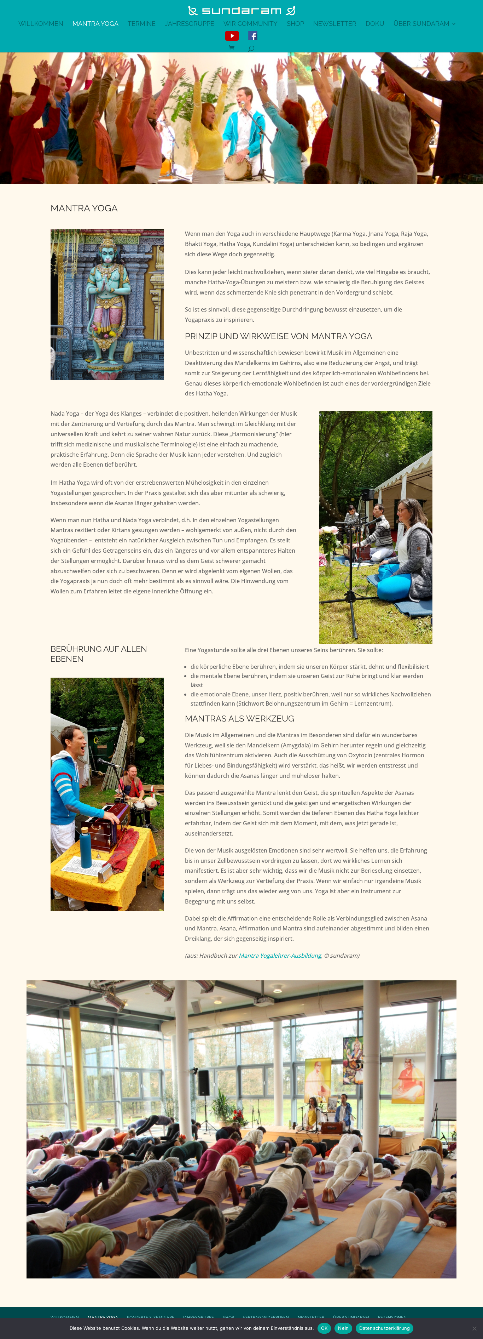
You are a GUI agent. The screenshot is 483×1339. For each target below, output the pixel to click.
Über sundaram (421, 24)
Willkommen (40, 24)
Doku (375, 24)
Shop (295, 24)
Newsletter (334, 24)
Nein (343, 1328)
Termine (142, 24)
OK (324, 1328)
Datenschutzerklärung (384, 1328)
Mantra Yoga (95, 24)
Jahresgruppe (189, 24)
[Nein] (474, 1328)
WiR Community (250, 24)
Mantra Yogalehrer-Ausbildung (280, 955)
